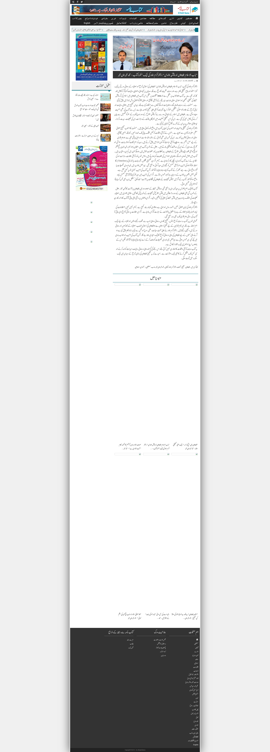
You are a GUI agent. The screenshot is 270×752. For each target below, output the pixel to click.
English (87, 23)
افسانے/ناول (193, 23)
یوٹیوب (131, 643)
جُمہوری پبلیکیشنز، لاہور (103, 23)
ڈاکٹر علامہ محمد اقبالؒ (193, 674)
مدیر (195, 80)
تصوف (179, 267)
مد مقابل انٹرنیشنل (161, 643)
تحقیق (183, 267)
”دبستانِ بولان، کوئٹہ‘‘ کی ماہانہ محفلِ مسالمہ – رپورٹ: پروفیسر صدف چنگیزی (157, 30)
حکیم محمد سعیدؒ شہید (194, 686)
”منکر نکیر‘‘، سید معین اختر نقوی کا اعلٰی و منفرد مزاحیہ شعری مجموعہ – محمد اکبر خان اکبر (114, 30)
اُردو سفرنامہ (163, 651)
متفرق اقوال (195, 694)
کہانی (183, 23)
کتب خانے (162, 18)
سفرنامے (104, 18)
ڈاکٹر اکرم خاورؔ (172, 267)
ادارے (171, 18)
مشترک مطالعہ (152, 23)
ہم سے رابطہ (173, 1)
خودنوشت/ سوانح (91, 18)
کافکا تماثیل (121, 23)
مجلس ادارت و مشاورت (183, 1)
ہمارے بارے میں (194, 1)
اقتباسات (133, 18)
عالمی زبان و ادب (136, 23)
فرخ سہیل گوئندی (193, 690)
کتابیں (179, 18)
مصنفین (189, 18)
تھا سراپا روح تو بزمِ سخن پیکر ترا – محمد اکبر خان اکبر (77, 30)
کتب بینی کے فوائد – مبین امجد (90, 126)
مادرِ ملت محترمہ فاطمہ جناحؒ (191, 682)
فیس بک (130, 647)
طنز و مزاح (173, 23)
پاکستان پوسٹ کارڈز (161, 647)
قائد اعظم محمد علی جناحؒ (192, 678)
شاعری (163, 23)
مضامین (143, 18)
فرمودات (122, 18)
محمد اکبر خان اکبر (160, 267)
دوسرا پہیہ (163, 655)
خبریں (113, 18)
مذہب (153, 267)
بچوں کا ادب (77, 18)
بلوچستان (187, 267)
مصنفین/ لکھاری (145, 267)
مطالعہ (152, 18)
